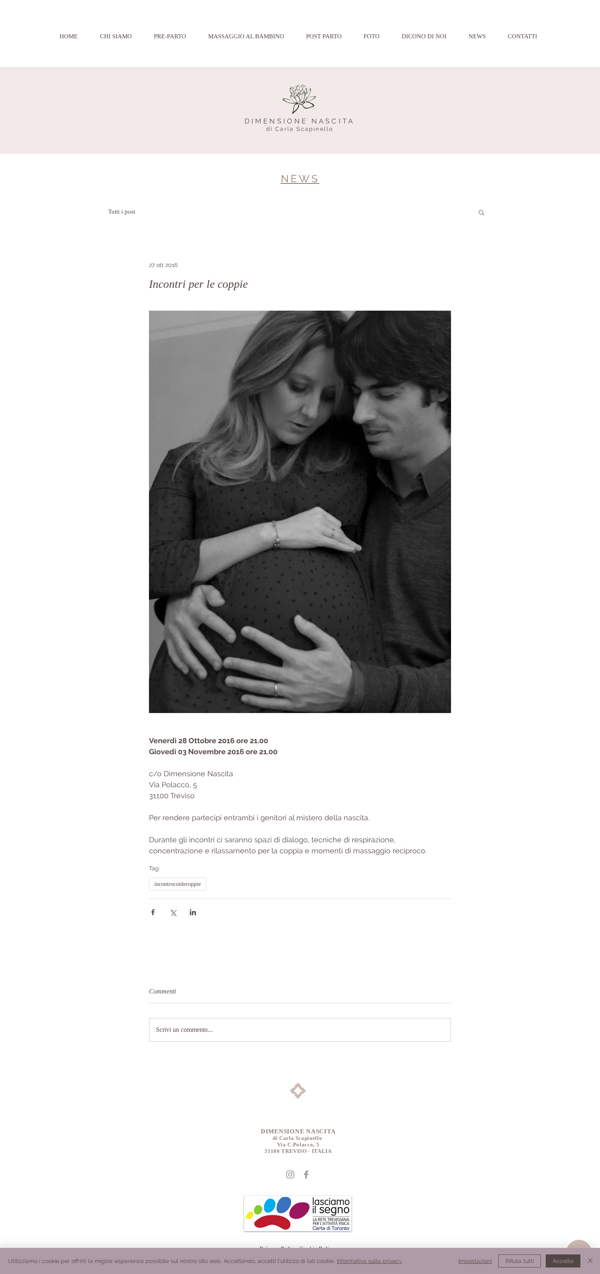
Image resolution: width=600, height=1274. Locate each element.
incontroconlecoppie (177, 884)
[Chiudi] (590, 1260)
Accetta (563, 1261)
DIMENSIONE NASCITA (299, 121)
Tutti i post (121, 211)
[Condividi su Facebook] (153, 912)
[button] (481, 212)
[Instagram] (290, 1174)
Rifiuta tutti (519, 1261)
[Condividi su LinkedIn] (193, 912)
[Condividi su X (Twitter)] (173, 912)
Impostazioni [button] (475, 1261)
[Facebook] (306, 1174)
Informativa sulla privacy (369, 1261)
